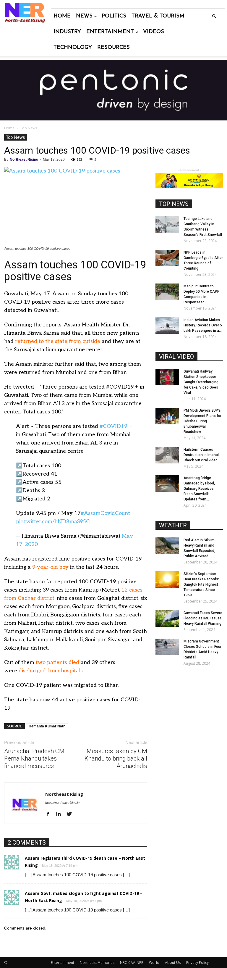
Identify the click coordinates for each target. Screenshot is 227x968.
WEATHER (173, 525)
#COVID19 (113, 426)
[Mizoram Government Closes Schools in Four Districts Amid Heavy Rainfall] (167, 647)
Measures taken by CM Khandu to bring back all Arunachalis (116, 758)
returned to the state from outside (57, 341)
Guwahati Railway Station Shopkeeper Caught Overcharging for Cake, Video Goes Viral (201, 382)
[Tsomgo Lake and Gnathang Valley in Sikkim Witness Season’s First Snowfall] (167, 224)
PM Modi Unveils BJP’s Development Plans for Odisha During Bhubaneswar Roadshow (202, 421)
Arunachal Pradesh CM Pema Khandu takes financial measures (34, 758)
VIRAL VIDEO (176, 356)
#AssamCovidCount (105, 513)
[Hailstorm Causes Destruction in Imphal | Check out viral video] (167, 455)
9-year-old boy (50, 567)
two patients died (57, 662)
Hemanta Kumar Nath (47, 726)
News (84, 16)
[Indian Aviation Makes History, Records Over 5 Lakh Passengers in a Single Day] (167, 325)
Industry (67, 32)
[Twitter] (71, 814)
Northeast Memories (97, 962)
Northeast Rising (24, 159)
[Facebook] (50, 814)
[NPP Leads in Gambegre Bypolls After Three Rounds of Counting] (167, 258)
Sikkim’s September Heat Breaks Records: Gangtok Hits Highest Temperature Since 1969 (201, 584)
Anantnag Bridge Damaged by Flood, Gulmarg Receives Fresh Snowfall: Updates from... (199, 488)
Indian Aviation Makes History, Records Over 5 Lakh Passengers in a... (203, 325)
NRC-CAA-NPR (131, 962)
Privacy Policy (197, 962)
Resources (113, 47)
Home (62, 16)
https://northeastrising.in (62, 802)
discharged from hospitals (51, 671)
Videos (153, 32)
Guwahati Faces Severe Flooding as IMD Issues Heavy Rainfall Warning (203, 618)
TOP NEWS (174, 203)
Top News (15, 137)
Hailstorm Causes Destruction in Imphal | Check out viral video (202, 454)
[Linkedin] (61, 814)
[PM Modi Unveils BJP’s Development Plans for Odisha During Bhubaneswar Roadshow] (167, 416)
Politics (114, 16)
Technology (72, 47)
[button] (214, 16)
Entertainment (110, 32)
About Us (173, 962)
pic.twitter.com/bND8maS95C (53, 521)
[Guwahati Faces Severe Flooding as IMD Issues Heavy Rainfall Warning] (167, 618)
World (154, 962)
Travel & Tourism (158, 16)
